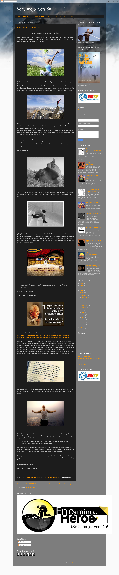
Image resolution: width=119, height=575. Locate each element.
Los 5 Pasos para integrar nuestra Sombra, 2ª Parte (93, 266)
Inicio (18, 16)
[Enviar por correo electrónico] (63, 477)
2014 (81, 328)
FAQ (56, 16)
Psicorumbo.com (83, 364)
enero (83, 324)
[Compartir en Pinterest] (70, 477)
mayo (83, 315)
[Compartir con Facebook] (69, 477)
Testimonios (63, 16)
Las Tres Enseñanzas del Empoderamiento (93, 214)
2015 (81, 293)
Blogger (72, 562)
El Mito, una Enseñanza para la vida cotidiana (93, 253)
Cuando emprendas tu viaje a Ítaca (92, 163)
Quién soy (26, 16)
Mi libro (49, 16)
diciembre (85, 295)
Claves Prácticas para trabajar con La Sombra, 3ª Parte (94, 150)
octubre (84, 300)
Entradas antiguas (66, 484)
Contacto (78, 16)
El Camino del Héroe (38, 16)
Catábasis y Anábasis (92, 202)
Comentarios (23, 545)
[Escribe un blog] (65, 477)
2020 (81, 283)
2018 (81, 285)
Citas (71, 16)
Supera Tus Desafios (84, 356)
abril (83, 317)
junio (83, 312)
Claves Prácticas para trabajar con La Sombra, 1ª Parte (94, 177)
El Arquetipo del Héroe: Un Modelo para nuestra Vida (93, 190)
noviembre (85, 297)
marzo (84, 320)
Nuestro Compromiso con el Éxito (28, 27)
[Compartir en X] (67, 477)
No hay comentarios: (53, 477)
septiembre (85, 305)
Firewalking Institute (84, 362)
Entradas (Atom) (30, 487)
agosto (84, 307)
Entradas (22, 542)
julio (83, 310)
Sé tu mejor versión (34, 9)
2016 (81, 290)
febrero (84, 322)
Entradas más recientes (26, 484)
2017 (81, 288)
